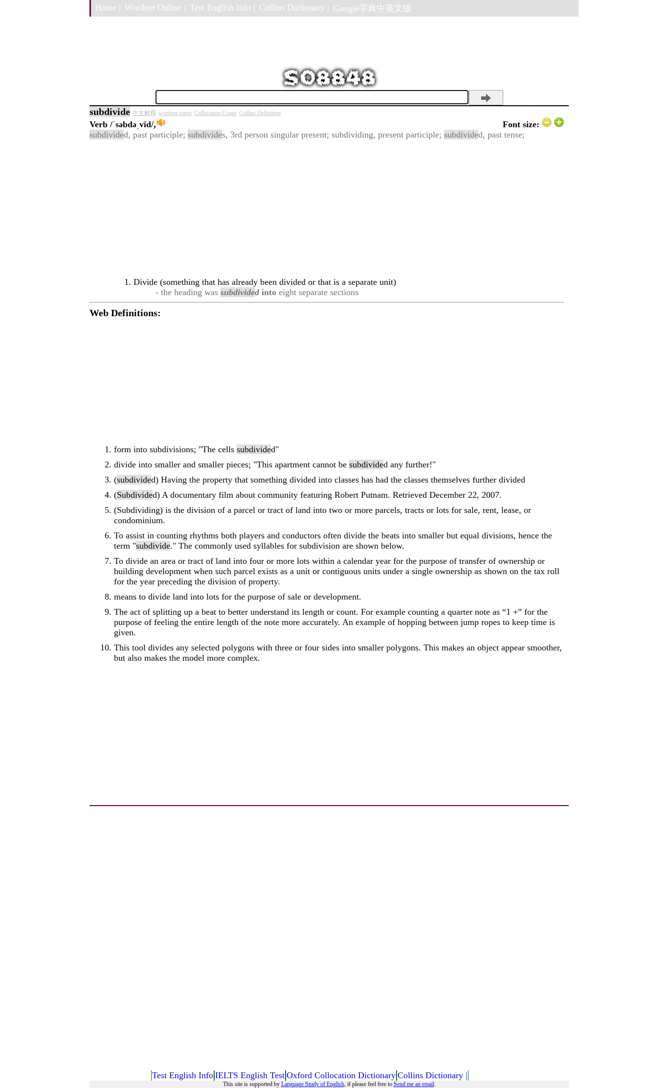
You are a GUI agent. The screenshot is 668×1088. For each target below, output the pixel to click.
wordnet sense (175, 113)
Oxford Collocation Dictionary (341, 1075)
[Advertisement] (326, 208)
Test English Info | (222, 7)
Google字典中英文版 (372, 8)
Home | (108, 7)
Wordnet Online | (155, 7)
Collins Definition (260, 113)
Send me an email (414, 1084)
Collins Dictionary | (294, 7)
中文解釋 (144, 113)
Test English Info (182, 1075)
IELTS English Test (250, 1075)
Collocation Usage (215, 113)
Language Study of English (312, 1084)
